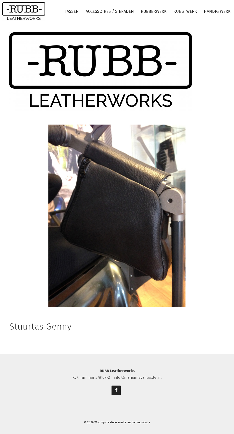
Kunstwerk (185, 11)
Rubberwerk (154, 11)
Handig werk (217, 11)
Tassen (72, 11)
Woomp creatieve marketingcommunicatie (122, 422)
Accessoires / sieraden (110, 11)
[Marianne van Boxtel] (24, 11)
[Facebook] (116, 390)
